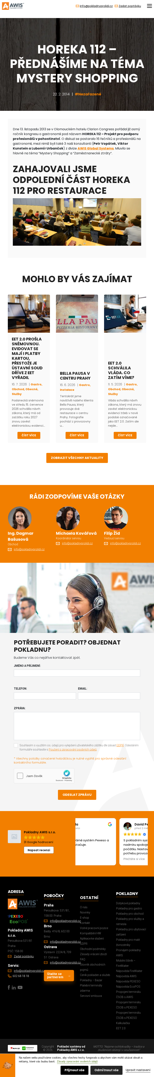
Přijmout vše (74, 1070)
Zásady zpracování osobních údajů (77, 1061)
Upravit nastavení (138, 1070)
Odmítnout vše (106, 1070)
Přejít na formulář (43, 570)
